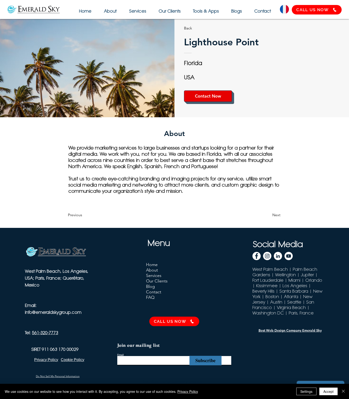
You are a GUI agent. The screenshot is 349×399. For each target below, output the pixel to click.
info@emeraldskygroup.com (53, 312)
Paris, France (301, 313)
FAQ (150, 297)
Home (152, 264)
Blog (150, 286)
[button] (205, 9)
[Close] (343, 391)
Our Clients (157, 281)
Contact (153, 292)
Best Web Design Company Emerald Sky (290, 330)
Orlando (313, 280)
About (152, 270)
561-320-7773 (45, 332)
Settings (306, 391)
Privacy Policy (187, 391)
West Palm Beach (270, 269)
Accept (328, 391)
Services (153, 275)
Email (120, 354)
